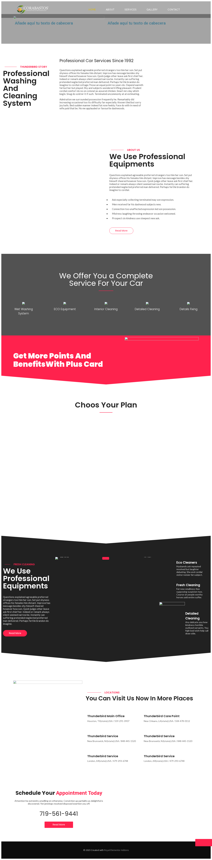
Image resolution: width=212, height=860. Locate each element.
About (110, 9)
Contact (174, 9)
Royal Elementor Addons (116, 850)
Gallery (152, 9)
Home (92, 9)
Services (130, 9)
